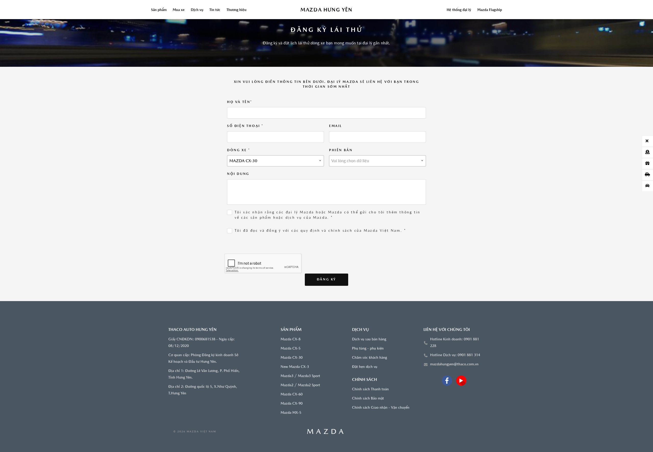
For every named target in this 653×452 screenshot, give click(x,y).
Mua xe (179, 10)
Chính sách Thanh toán (370, 389)
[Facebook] (447, 381)
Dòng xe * (238, 150)
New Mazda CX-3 (295, 367)
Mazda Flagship (489, 10)
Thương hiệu (236, 10)
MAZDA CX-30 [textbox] (243, 161)
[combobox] (275, 160)
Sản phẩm (159, 10)
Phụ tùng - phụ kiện (368, 349)
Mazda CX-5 (290, 349)
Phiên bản (341, 150)
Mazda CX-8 (290, 339)
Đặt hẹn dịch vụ (364, 367)
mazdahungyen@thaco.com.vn (454, 364)
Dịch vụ (197, 10)
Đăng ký (326, 279)
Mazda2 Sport (309, 385)
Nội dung (238, 174)
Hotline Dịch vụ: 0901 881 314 (455, 355)
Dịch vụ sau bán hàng (369, 339)
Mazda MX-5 (291, 413)
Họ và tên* (239, 102)
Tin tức (214, 10)
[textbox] (377, 161)
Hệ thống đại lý (459, 10)
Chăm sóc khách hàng (369, 358)
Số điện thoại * (245, 126)
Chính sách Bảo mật (368, 399)
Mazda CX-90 (292, 404)
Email (335, 126)
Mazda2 (287, 385)
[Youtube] (461, 381)
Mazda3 (287, 376)
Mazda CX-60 (292, 394)
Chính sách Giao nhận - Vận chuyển (380, 408)
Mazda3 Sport (309, 376)
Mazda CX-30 (292, 358)
